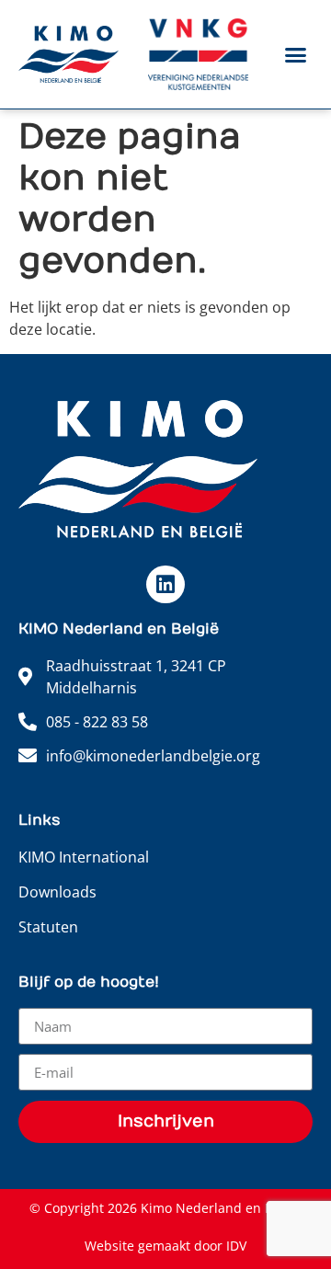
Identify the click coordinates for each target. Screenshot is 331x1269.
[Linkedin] (165, 584)
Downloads (57, 892)
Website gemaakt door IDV (165, 1245)
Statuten (48, 927)
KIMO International (83, 857)
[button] (296, 54)
